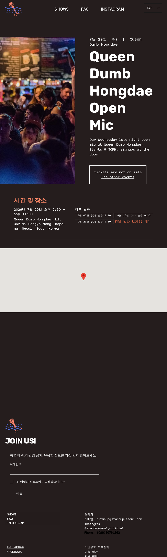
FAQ (10, 518)
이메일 (15, 464)
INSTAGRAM (15, 523)
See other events (117, 177)
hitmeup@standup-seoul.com (119, 519)
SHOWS (11, 514)
